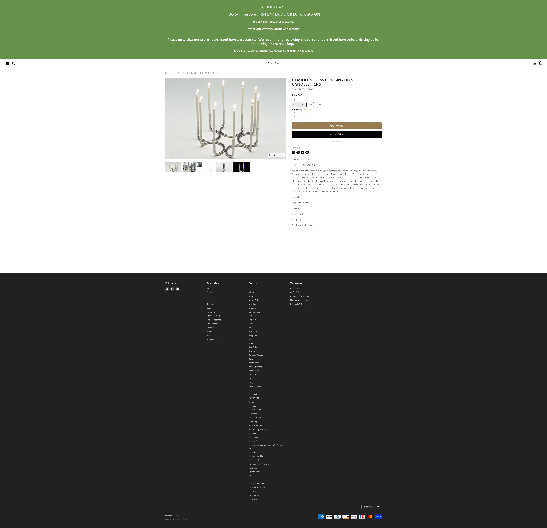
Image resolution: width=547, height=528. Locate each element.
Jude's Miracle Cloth (257, 487)
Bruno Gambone (255, 366)
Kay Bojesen (254, 495)
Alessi (251, 296)
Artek (251, 323)
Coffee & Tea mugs (297, 292)
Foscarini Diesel (255, 417)
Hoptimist (253, 468)
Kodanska (253, 499)
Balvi (250, 327)
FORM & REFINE (255, 409)
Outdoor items (213, 323)
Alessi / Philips (254, 300)
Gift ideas (211, 327)
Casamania (253, 378)
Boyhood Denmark (256, 355)
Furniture (210, 292)
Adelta (251, 292)
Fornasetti (211, 312)
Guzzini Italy (253, 437)
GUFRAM (252, 433)
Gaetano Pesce (255, 441)
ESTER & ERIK (254, 398)
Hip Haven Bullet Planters (259, 464)
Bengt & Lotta (254, 335)
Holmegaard (254, 460)
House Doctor (254, 452)
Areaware (252, 319)
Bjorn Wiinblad (254, 362)
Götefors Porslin (255, 425)
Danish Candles (255, 386)
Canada (369, 506)
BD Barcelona (254, 331)
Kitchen (210, 300)
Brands (210, 331)
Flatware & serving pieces (300, 300)
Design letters (254, 382)
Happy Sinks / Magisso (258, 456)
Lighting (210, 296)
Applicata (252, 308)
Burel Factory (254, 370)
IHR (250, 475)
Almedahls (253, 304)
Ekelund (252, 390)
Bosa (251, 343)
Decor (209, 308)
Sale (208, 335)
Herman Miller (254, 471)
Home (168, 73)
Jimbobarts (253, 491)
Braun (251, 359)
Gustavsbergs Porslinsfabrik (260, 429)
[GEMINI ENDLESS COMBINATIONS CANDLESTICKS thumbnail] (173, 167)
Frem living (253, 421)
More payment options (337, 141)
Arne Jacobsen (254, 315)
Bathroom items (213, 315)
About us (168, 515)
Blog (176, 515)
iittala (251, 479)
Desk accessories (214, 319)
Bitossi (251, 339)
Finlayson (252, 406)
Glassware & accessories (300, 296)
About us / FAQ (213, 339)
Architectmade (304, 89)
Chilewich (252, 374)
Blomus (252, 351)
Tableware (211, 304)
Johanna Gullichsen (256, 483)
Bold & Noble (254, 347)
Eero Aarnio (253, 394)
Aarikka (252, 288)
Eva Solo (252, 402)
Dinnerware (294, 288)
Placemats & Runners (298, 304)
